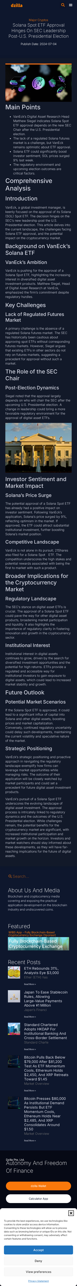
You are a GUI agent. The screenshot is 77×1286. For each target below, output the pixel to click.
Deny (38, 1261)
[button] (71, 1213)
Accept (38, 1250)
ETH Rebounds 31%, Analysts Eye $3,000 (42, 970)
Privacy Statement (38, 1280)
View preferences (38, 1272)
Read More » (30, 984)
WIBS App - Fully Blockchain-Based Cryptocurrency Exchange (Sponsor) (32, 934)
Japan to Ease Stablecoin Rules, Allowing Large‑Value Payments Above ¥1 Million (46, 998)
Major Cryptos (38, 20)
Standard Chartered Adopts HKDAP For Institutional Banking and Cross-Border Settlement (46, 1031)
